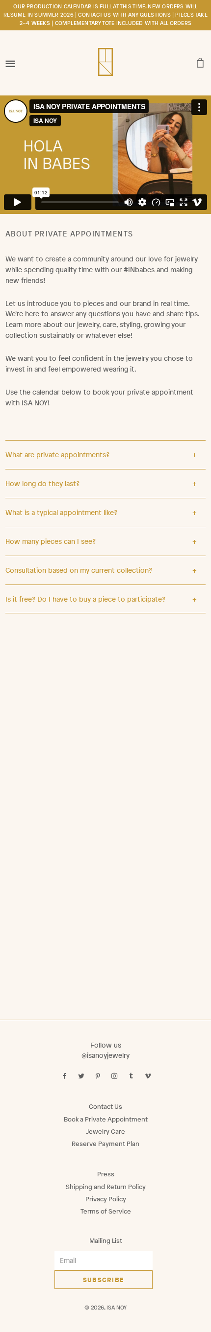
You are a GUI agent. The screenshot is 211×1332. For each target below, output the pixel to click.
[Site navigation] (10, 60)
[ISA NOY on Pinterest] (99, 1076)
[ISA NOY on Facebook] (65, 1076)
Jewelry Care (105, 1131)
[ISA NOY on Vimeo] (149, 1076)
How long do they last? (42, 483)
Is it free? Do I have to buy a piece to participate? (85, 599)
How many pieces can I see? (50, 541)
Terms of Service (105, 1211)
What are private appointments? (57, 454)
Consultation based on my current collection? (78, 570)
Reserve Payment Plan (105, 1144)
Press (105, 1174)
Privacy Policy (105, 1199)
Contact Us (105, 1106)
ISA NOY (116, 1307)
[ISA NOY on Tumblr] (132, 1076)
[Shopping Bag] (200, 60)
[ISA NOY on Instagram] (115, 1076)
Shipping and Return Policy (106, 1187)
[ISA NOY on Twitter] (82, 1076)
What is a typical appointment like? (61, 512)
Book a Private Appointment (106, 1119)
